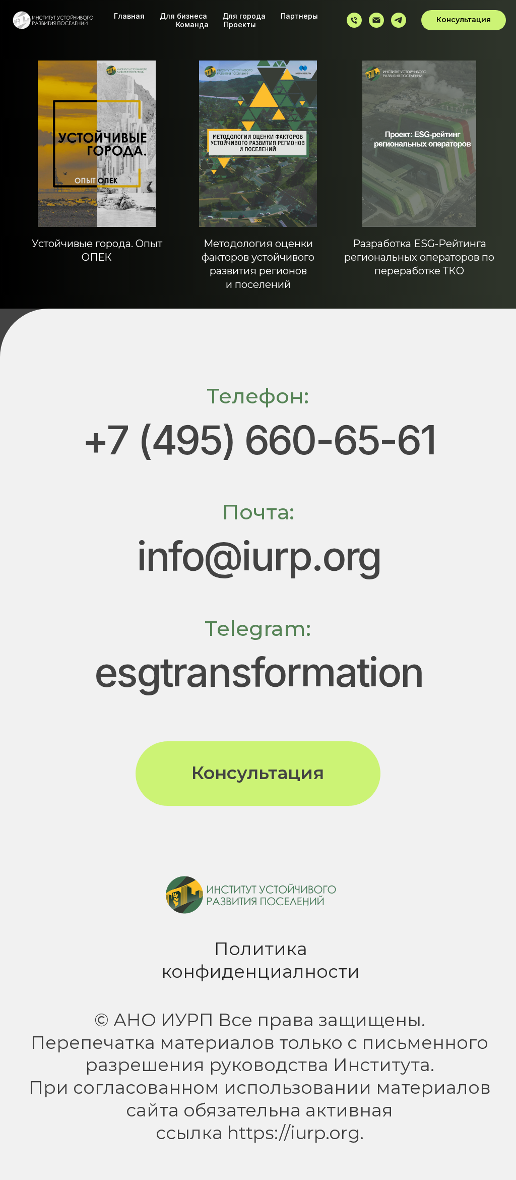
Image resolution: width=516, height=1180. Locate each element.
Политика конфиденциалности (260, 960)
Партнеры (299, 16)
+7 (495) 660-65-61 (258, 439)
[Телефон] (354, 20)
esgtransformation (258, 671)
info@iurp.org (259, 555)
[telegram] (398, 20)
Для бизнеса (183, 16)
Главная (129, 16)
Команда (192, 24)
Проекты (240, 24)
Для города (244, 16)
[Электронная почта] (376, 20)
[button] (463, 20)
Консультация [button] (257, 773)
